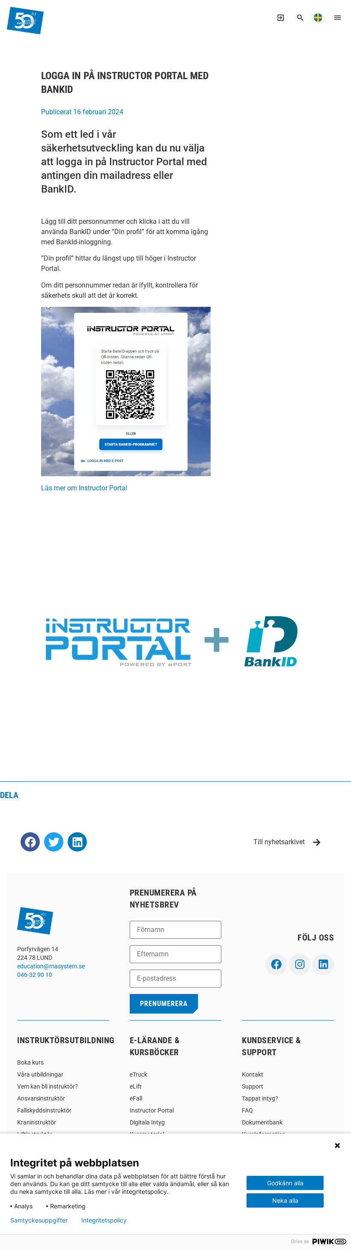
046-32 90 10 (34, 974)
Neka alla (285, 1200)
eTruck (138, 1074)
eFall (136, 1098)
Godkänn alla (285, 1183)
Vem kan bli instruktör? (47, 1086)
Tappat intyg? (260, 1098)
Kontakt (252, 1074)
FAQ (247, 1110)
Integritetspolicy (104, 1220)
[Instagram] (299, 964)
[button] (30, 841)
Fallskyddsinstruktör (44, 1110)
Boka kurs (30, 1062)
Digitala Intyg (147, 1122)
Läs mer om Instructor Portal (84, 488)
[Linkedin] (323, 964)
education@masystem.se (51, 966)
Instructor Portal (152, 1110)
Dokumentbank (262, 1122)
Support (252, 1086)
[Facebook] (276, 964)
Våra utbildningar (40, 1074)
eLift (136, 1086)
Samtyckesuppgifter (39, 1220)
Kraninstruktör (36, 1122)
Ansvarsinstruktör (41, 1098)
